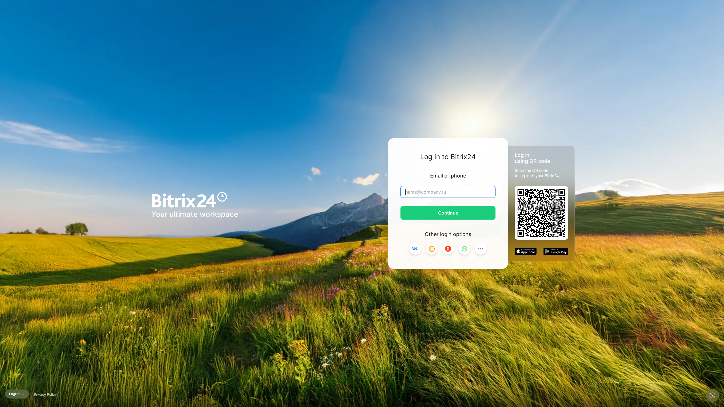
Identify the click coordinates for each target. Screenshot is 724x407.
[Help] (712, 395)
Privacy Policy (45, 394)
